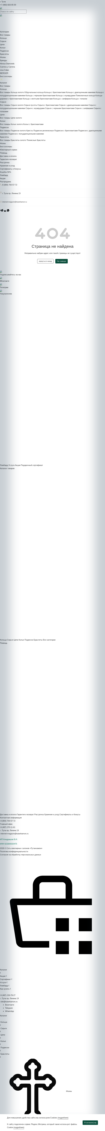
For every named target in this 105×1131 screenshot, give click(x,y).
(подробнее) (63, 1118)
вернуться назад (45, 261)
